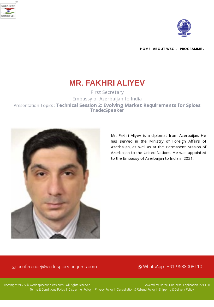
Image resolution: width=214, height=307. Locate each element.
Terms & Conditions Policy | (48, 289)
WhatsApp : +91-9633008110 (172, 266)
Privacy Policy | (105, 289)
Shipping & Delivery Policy (176, 289)
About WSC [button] (164, 48)
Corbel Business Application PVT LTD (185, 285)
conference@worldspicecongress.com (57, 266)
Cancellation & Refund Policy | (137, 289)
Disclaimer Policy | (80, 289)
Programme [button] (191, 48)
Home (145, 48)
